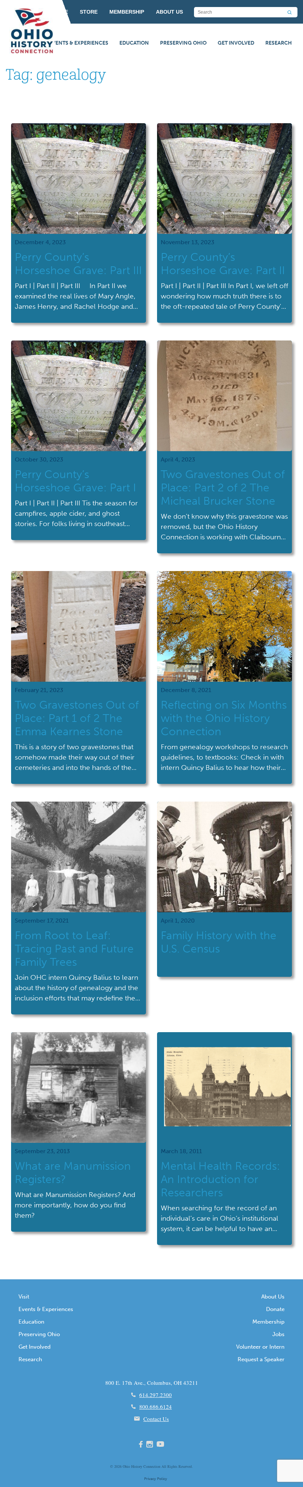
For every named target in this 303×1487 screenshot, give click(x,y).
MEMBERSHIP (126, 12)
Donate (275, 1309)
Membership (268, 1321)
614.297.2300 (155, 1394)
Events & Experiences (78, 43)
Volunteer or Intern (260, 1347)
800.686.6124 (155, 1406)
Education (134, 43)
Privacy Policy (155, 1479)
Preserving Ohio (183, 43)
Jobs (278, 1334)
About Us (273, 1296)
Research (278, 43)
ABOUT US (169, 12)
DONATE (57, 12)
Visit (23, 1296)
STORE (89, 12)
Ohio (126, 1466)
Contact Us (156, 1418)
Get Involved (236, 43)
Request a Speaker (261, 1359)
